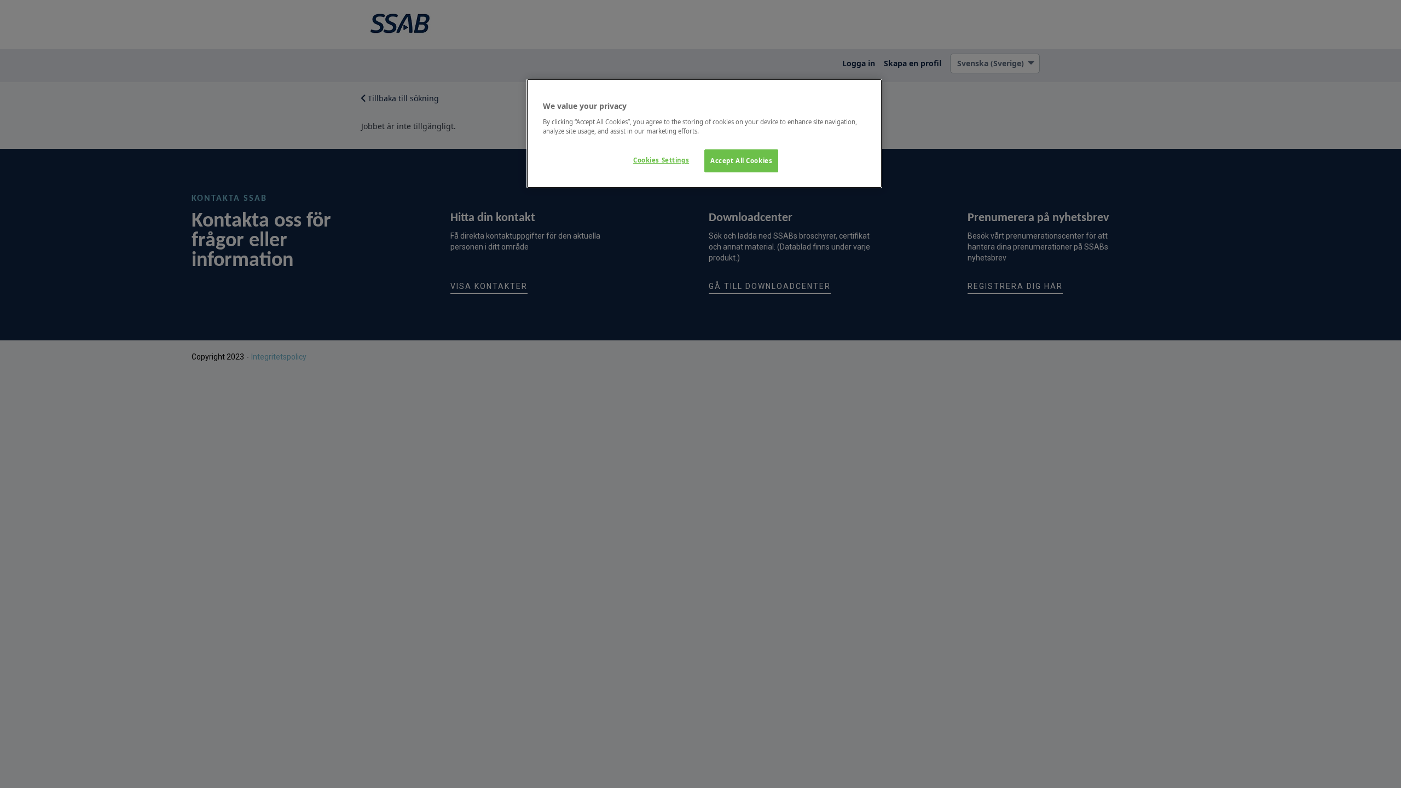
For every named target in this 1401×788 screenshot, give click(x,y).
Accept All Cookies (741, 161)
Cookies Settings (661, 160)
